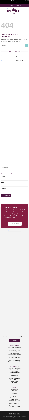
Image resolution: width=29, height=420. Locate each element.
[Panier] (27, 11)
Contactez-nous (17, 403)
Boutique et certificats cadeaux (14, 376)
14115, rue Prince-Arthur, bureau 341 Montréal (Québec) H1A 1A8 (14, 336)
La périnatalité (14, 392)
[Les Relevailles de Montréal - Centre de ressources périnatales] (13, 11)
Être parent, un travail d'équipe (14, 347)
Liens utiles (11, 403)
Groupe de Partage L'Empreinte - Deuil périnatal (14, 374)
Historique (14, 393)
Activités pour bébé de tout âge (14, 361)
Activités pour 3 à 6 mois (14, 356)
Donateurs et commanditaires (14, 400)
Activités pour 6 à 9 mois (14, 357)
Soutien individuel (14, 371)
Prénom (3, 176)
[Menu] (2, 11)
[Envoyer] (26, 45)
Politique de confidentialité (14, 406)
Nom (2, 182)
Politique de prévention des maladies (14, 405)
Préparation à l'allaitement (14, 350)
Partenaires (11, 402)
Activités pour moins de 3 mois (14, 354)
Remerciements (17, 402)
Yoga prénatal (14, 348)
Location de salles (14, 381)
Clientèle (14, 396)
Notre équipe (14, 390)
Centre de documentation (14, 378)
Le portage (14, 382)
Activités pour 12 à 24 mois (14, 360)
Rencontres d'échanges (14, 351)
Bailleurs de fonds (14, 399)
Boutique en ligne (14, 375)
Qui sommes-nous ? (14, 389)
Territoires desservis (14, 397)
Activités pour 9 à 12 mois (14, 358)
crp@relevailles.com (9, 217)
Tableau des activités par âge (14, 368)
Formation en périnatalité (15, 372)
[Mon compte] (25, 11)
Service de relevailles (14, 369)
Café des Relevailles (14, 379)
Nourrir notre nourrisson (14, 353)
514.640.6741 (13, 216)
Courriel (3, 188)
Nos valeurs (14, 394)
